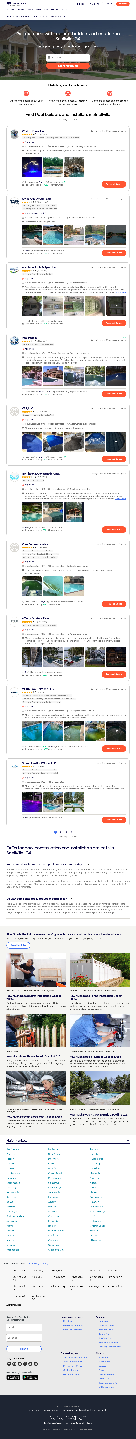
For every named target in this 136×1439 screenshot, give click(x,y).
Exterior (20, 10)
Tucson (10, 1158)
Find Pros (67, 1321)
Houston (94, 1202)
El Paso (94, 1192)
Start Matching (68, 66)
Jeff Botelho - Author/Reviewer (22, 991)
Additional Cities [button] (13, 1305)
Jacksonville (12, 1221)
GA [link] (16, 16)
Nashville (94, 1178)
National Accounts (71, 1374)
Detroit (52, 1168)
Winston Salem (56, 1230)
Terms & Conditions (84, 1423)
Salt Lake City (97, 1211)
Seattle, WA (19, 1296)
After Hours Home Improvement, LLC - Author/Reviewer (34, 1109)
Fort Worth (96, 1197)
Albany (52, 1202)
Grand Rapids (55, 1173)
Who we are (104, 1361)
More (46, 10)
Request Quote (114, 184)
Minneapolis (54, 1178)
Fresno (10, 1163)
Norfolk (94, 1216)
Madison (94, 1235)
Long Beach (12, 1168)
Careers (102, 1366)
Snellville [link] (25, 16)
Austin (93, 1182)
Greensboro (54, 1221)
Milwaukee (95, 1240)
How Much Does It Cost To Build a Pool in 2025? (99, 1114)
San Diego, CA (96, 1286)
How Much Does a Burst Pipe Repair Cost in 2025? (33, 997)
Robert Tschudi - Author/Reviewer (87, 1109)
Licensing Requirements (110, 1347)
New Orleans (55, 1154)
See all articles (18, 945)
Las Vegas (53, 1197)
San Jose (11, 1197)
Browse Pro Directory (73, 1325)
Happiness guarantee (108, 1383)
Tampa (10, 1235)
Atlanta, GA (19, 1270)
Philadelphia (96, 1158)
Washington (12, 1211)
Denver (10, 1202)
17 (80, 832)
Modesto (11, 1178)
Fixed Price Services (72, 1330)
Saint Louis (54, 1192)
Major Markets (16, 1140)
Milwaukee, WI (58, 1277)
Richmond (95, 1221)
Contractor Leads (71, 1370)
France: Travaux (34, 1410)
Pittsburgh (95, 1163)
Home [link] (9, 16)
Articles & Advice (59, 10)
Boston (52, 1163)
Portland (94, 1149)
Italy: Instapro (68, 1410)
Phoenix (10, 1154)
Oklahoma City (56, 1249)
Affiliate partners (106, 1387)
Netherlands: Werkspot (85, 1410)
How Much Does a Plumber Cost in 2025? (95, 1056)
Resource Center (106, 1330)
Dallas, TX (75, 1270)
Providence (96, 1168)
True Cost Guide (106, 1325)
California (60, 1418)
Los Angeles (13, 1173)
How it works (104, 1357)
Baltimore (53, 1158)
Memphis (95, 1173)
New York (53, 1206)
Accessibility (81, 1418)
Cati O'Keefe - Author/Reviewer (86, 991)
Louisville (53, 1149)
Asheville (53, 1211)
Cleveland (53, 1240)
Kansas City (54, 1187)
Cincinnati (53, 1235)
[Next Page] (86, 832)
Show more (121, 292)
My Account (104, 1321)
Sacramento (13, 1182)
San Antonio (96, 1206)
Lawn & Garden (34, 10)
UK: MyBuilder (103, 1410)
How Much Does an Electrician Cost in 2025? (34, 1116)
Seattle (94, 1230)
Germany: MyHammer (52, 1410)
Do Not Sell (70, 1418)
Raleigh (52, 1225)
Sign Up (123, 3)
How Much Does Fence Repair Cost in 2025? (34, 1056)
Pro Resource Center (73, 1366)
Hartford (11, 1206)
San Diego (11, 1187)
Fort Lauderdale (15, 1216)
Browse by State (37, 1263)
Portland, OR (39, 1286)
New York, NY (114, 1277)
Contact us (104, 1378)
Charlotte (53, 1216)
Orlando (10, 1230)
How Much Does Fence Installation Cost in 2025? (96, 997)
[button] (32, 167)
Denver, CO (95, 1270)
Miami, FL (37, 1277)
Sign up (24, 1348)
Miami (9, 1225)
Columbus (53, 1245)
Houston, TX (113, 1270)
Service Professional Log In (75, 1357)
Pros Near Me (105, 1338)
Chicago (11, 1245)
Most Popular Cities (14, 1263)
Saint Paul (53, 1182)
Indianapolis (12, 1249)
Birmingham (13, 1149)
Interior (10, 10)
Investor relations (107, 1374)
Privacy (53, 1418)
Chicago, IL (57, 1270)
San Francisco (14, 1192)
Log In (108, 3)
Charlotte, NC (39, 1270)
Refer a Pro (104, 1334)
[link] (68, 134)
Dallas (93, 1187)
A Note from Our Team (109, 1342)
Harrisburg (95, 1154)
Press (101, 1370)
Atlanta (10, 1240)
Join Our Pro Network (73, 1361)
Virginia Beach (97, 1225)
